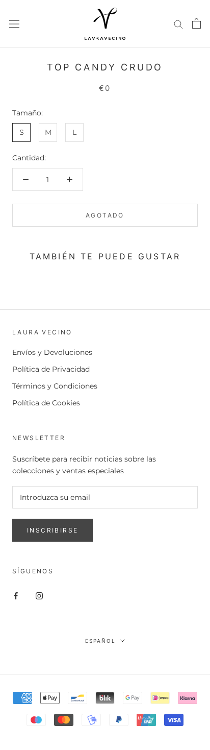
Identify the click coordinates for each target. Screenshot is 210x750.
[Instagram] (39, 595)
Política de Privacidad (51, 369)
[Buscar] (178, 23)
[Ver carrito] (196, 23)
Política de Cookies (46, 402)
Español (100, 641)
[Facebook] (15, 595)
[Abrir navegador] (14, 24)
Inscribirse (52, 530)
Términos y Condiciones (54, 386)
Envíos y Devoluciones (52, 352)
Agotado (105, 215)
